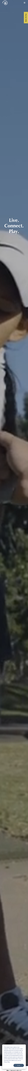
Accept (18, 1065)
